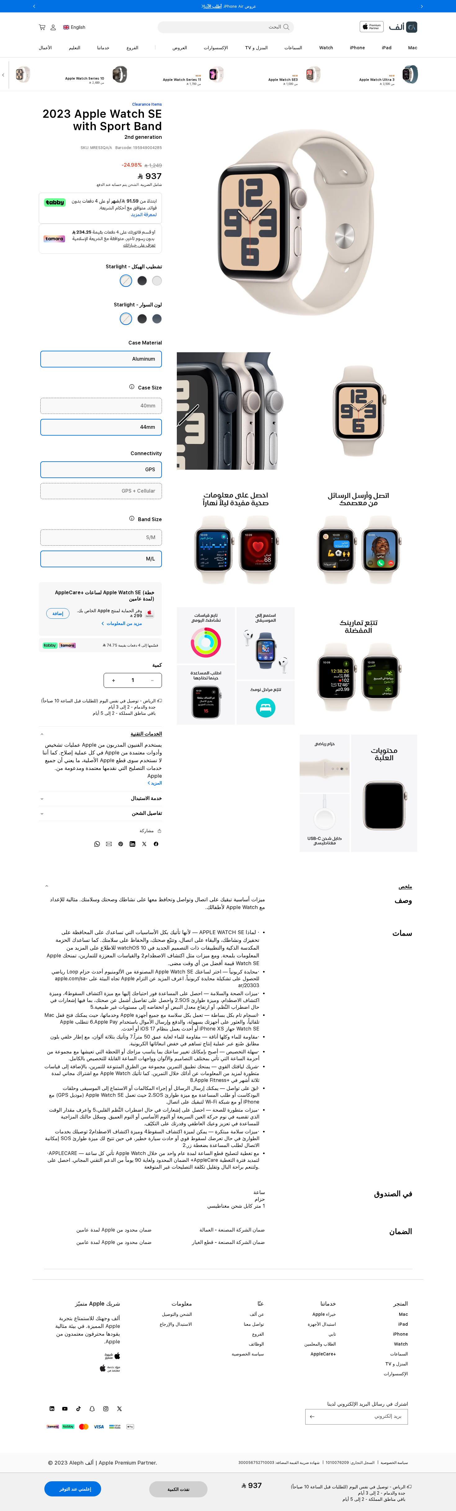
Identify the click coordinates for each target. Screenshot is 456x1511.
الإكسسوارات (396, 1373)
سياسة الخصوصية (248, 1353)
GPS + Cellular (138, 491)
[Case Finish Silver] (157, 281)
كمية (157, 665)
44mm (147, 427)
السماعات (399, 1353)
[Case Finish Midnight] (142, 281)
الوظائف (256, 1344)
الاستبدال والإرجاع (176, 1324)
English (78, 27)
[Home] (403, 27)
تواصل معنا (254, 1324)
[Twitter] (144, 843)
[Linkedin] (132, 843)
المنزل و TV (396, 1363)
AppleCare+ (323, 1353)
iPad (403, 1324)
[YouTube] (65, 1409)
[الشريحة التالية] (4, 74)
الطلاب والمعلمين (320, 1344)
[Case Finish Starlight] (126, 281)
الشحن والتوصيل (177, 1314)
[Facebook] (156, 843)
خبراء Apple (324, 1314)
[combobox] (226, 27)
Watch (401, 1344)
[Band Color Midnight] (142, 319)
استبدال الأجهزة (322, 1324)
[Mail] (109, 843)
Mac (403, 1314)
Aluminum (143, 359)
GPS (150, 470)
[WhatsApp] (97, 843)
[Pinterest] (120, 843)
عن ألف (257, 1314)
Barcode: (123, 148)
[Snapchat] (92, 1409)
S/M (150, 538)
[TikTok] (78, 1409)
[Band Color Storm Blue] (157, 319)
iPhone (400, 1334)
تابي (332, 1334)
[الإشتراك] (312, 1417)
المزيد (156, 782)
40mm (148, 406)
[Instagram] (106, 1409)
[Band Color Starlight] (126, 319)
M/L (150, 559)
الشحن (133, 184)
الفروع (258, 1334)
